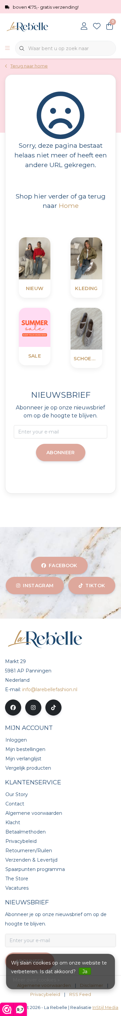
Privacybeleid (45, 994)
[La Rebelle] (35, 26)
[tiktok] (53, 708)
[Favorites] (96, 26)
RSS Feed (80, 994)
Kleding (86, 288)
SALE (34, 356)
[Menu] (7, 48)
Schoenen (86, 359)
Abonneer (60, 453)
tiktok (95, 586)
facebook (63, 565)
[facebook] (13, 708)
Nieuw (35, 288)
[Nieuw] (51, 258)
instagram (38, 586)
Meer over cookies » (36, 980)
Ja (84, 972)
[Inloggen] (84, 26)
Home (69, 206)
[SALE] (51, 327)
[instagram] (33, 708)
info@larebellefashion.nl (49, 689)
